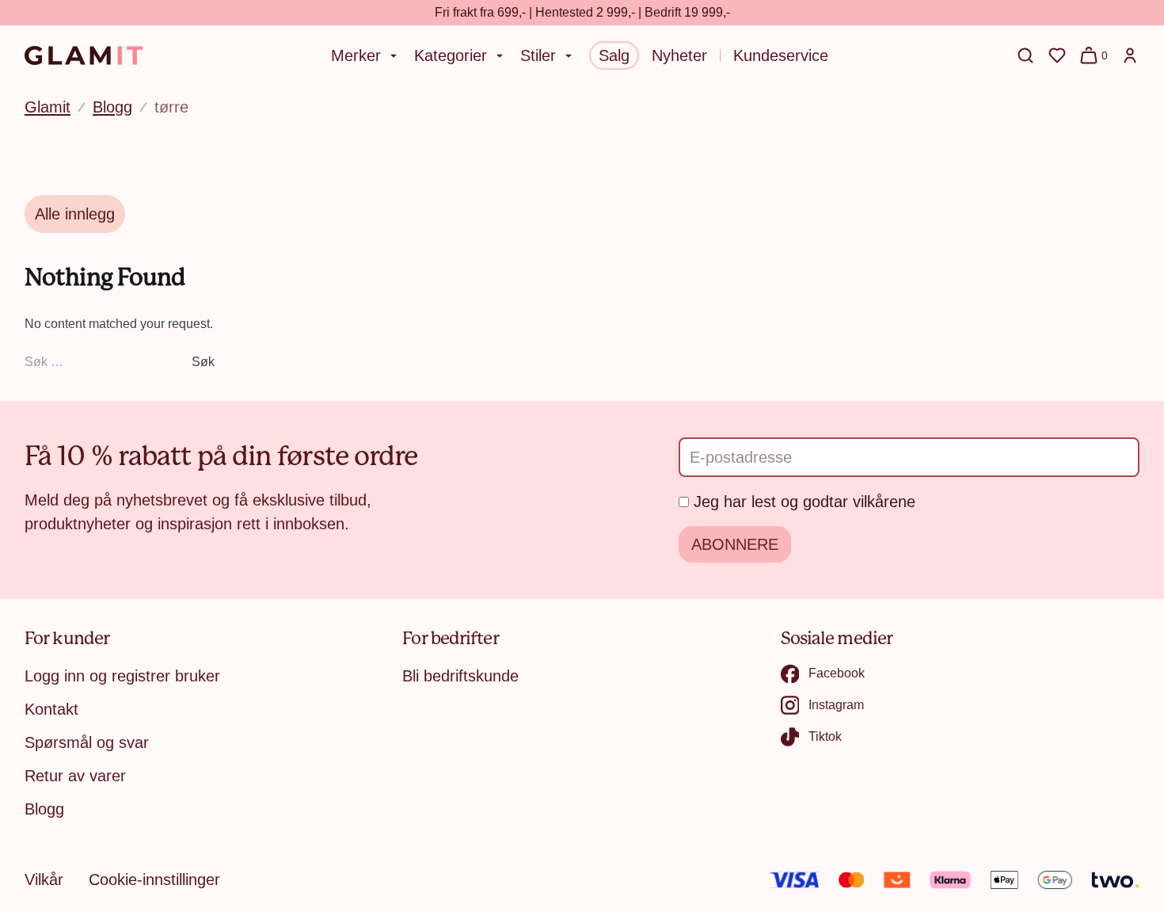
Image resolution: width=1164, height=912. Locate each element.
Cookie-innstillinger (154, 879)
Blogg (112, 107)
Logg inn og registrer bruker (122, 676)
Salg (614, 55)
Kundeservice (780, 55)
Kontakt (51, 709)
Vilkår (44, 879)
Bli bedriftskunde (460, 676)
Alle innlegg (75, 214)
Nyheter (679, 55)
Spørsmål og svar (87, 742)
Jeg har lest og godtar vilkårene (804, 501)
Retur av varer (75, 775)
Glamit (47, 107)
